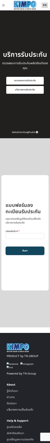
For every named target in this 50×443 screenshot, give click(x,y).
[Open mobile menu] (3, 5)
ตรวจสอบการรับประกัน (25, 80)
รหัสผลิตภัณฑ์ (13, 231)
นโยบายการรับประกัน (25, 89)
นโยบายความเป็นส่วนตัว (20, 410)
